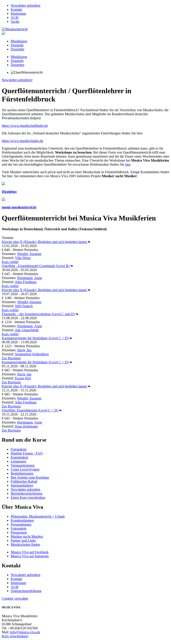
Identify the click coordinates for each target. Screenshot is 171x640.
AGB (14, 17)
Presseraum (19, 532)
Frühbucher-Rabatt (24, 481)
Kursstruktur (19, 457)
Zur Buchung (11, 358)
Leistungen (18, 461)
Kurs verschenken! (15, 636)
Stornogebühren (22, 485)
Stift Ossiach (24, 306)
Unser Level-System (25, 469)
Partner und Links (23, 540)
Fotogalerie (18, 449)
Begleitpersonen (22, 473)
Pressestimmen (21, 524)
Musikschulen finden (25, 544)
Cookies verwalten (15, 598)
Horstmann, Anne (29, 278)
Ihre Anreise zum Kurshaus (30, 477)
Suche (15, 21)
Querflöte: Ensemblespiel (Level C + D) (30, 410)
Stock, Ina (24, 350)
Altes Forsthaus (26, 282)
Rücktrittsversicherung (26, 493)
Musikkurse (19, 41)
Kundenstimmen (22, 520)
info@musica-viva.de (25, 632)
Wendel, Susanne (29, 254)
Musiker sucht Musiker (27, 536)
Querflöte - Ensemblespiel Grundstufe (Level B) (36, 266)
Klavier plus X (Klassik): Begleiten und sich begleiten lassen (45, 242)
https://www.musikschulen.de (22, 141)
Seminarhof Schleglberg (32, 354)
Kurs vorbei (10, 262)
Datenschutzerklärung (26, 591)
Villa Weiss (23, 258)
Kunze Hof (23, 378)
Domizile (17, 45)
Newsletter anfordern (25, 5)
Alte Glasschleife (27, 330)
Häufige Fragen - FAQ (27, 453)
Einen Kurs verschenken (28, 497)
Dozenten (17, 49)
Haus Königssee (26, 426)
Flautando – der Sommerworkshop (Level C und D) (39, 314)
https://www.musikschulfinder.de (25, 126)
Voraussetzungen (23, 465)
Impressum (18, 13)
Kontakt (16, 9)
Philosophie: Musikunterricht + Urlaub (38, 516)
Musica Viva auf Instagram (30, 556)
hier (127, 164)
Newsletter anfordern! (17, 80)
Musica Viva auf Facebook (30, 552)
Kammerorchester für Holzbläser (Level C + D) (35, 338)
